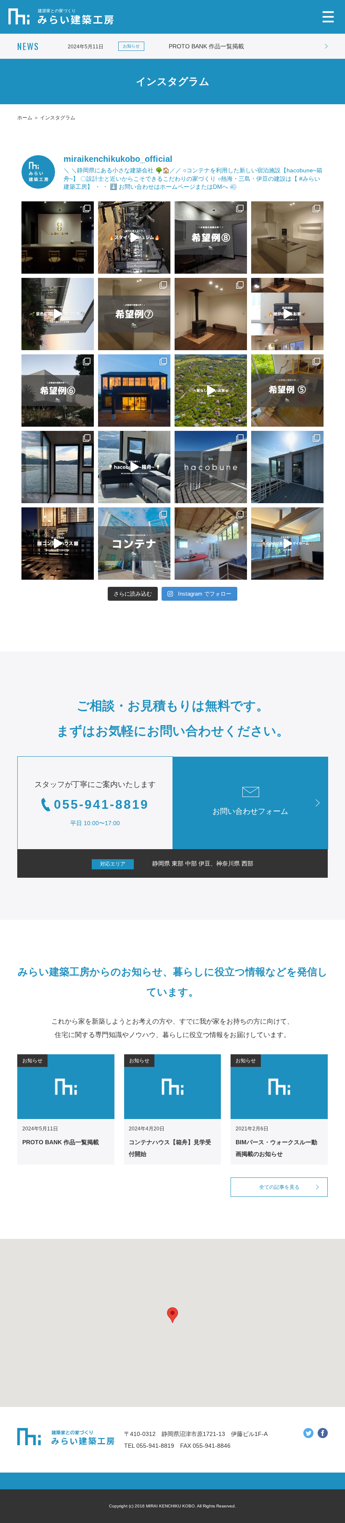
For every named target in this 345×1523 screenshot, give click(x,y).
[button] (172, 1315)
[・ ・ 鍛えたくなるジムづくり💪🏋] (57, 237)
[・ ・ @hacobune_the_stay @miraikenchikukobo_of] (134, 543)
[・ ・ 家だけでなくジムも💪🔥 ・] (211, 237)
